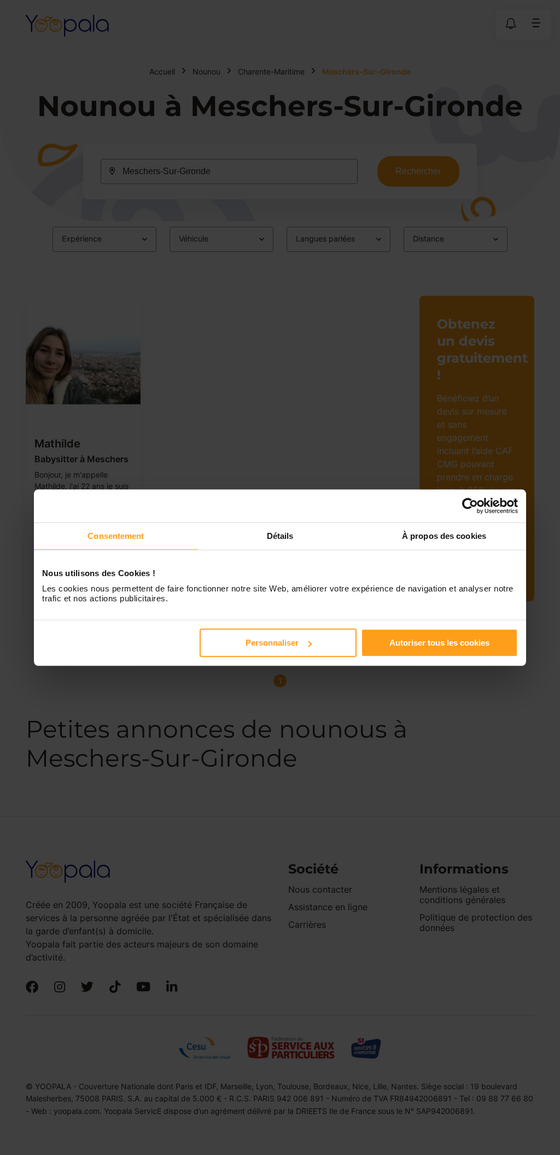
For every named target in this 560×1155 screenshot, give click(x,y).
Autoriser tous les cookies (439, 642)
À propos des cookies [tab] (444, 535)
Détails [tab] (280, 535)
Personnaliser (272, 642)
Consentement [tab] (116, 535)
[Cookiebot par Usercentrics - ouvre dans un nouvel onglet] (470, 505)
